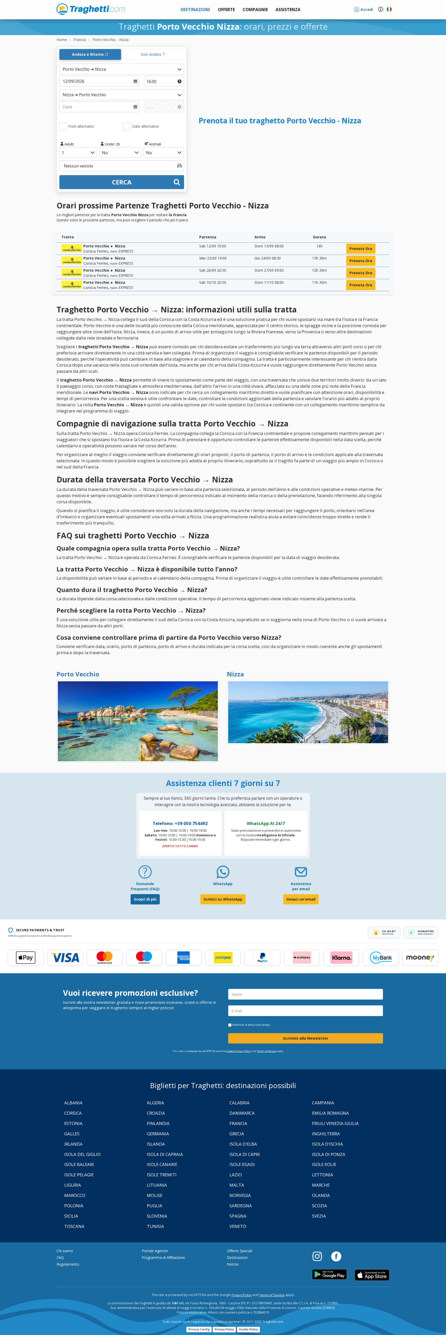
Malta (236, 1185)
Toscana (74, 1226)
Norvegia (240, 1195)
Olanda (321, 1195)
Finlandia (158, 1123)
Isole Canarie (162, 1164)
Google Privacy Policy (238, 1051)
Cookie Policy (248, 1329)
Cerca (122, 182)
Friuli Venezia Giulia (335, 1123)
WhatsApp (223, 883)
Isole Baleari (79, 1164)
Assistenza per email (301, 886)
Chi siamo (65, 1250)
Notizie (233, 1264)
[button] (288, 9)
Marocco (74, 1195)
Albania (73, 1103)
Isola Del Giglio (82, 1154)
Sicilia (71, 1216)
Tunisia (155, 1226)
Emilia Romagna (330, 1113)
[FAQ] (145, 874)
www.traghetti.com (91, 9)
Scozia (319, 1206)
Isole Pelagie (79, 1175)
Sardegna (240, 1206)
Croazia (156, 1113)
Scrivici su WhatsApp (223, 899)
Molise (154, 1195)
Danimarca (242, 1113)
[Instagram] (320, 1256)
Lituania (157, 1185)
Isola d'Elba (243, 1144)
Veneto (237, 1226)
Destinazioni (237, 1257)
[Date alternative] (127, 126)
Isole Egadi (242, 1164)
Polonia (73, 1206)
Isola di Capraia (165, 1154)
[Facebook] (336, 1256)
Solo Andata (151, 54)
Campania (323, 1103)
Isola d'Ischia (327, 1144)
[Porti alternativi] (63, 126)
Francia (238, 1123)
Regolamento (68, 1264)
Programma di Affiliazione (163, 1257)
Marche (321, 1185)
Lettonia (322, 1175)
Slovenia (157, 1216)
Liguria (72, 1185)
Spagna (237, 1216)
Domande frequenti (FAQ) (145, 886)
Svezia (319, 1216)
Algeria (155, 1103)
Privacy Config (199, 1329)
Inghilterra (326, 1134)
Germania (158, 1134)
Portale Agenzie (155, 1250)
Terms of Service (266, 1051)
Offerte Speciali (239, 1250)
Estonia (73, 1123)
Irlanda (73, 1144)
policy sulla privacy (259, 1024)
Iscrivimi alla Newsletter (305, 1038)
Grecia (236, 1134)
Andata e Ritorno (88, 54)
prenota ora (360, 248)
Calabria (239, 1103)
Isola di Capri (244, 1154)
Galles (71, 1134)
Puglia (154, 1206)
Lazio (235, 1175)
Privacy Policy (242, 1295)
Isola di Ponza (328, 1154)
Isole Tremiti (162, 1175)
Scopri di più (145, 899)
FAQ (60, 1257)
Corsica (73, 1113)
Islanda (156, 1144)
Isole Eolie (324, 1164)
